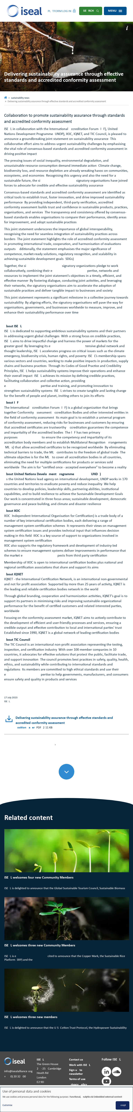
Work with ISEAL (79, 1065)
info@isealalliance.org (18, 1071)
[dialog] (66, 1099)
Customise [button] (7, 1105)
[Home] (24, 11)
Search (88, 11)
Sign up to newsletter (76, 1072)
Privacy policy (78, 1084)
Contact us (76, 1059)
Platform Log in (59, 11)
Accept (122, 1105)
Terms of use (77, 1079)
